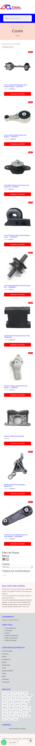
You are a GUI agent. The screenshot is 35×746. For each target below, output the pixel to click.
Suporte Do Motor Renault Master (14, 436)
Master (17, 704)
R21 (19, 710)
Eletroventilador (13, 604)
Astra (4, 692)
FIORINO (29, 695)
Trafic (22, 716)
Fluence (5, 698)
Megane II (12, 707)
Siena (4, 716)
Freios (4, 668)
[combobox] (17, 567)
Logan (11, 704)
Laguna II (5, 704)
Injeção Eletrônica (7, 670)
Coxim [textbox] (17, 575)
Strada (10, 716)
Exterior (4, 662)
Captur (9, 692)
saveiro (19, 713)
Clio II (20, 692)
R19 (14, 710)
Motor (3, 676)
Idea (4, 701)
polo (4, 710)
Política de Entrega (10, 640)
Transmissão (6, 682)
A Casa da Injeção (10, 628)
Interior (4, 673)
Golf (19, 698)
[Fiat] (4, 559)
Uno (4, 719)
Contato (7, 633)
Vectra (9, 719)
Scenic (25, 713)
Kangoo (9, 701)
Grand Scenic (25, 698)
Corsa (25, 692)
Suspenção (5, 679)
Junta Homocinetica (24, 604)
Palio (23, 707)
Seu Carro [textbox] (6, 567)
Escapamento (6, 659)
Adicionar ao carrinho (17, 94)
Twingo (27, 716)
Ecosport (16, 695)
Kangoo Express (18, 701)
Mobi (18, 707)
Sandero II (12, 713)
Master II (24, 704)
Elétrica (4, 656)
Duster (10, 695)
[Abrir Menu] (33, 6)
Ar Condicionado (7, 651)
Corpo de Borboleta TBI (23, 602)
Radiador (5, 604)
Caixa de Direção (7, 606)
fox (10, 698)
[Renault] (7, 559)
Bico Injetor (10, 600)
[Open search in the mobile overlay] (17, 18)
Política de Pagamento (11, 635)
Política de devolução (11, 638)
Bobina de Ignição (19, 600)
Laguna (26, 701)
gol (14, 698)
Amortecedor (17, 606)
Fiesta (22, 695)
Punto (9, 710)
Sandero (5, 713)
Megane (5, 707)
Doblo (4, 695)
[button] (3, 742)
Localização (8, 630)
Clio (15, 692)
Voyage (15, 719)
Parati (28, 707)
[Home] (10, 26)
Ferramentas (6, 665)
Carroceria (5, 654)
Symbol (16, 716)
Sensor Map (11, 602)
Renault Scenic (26, 710)
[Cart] (31, 741)
